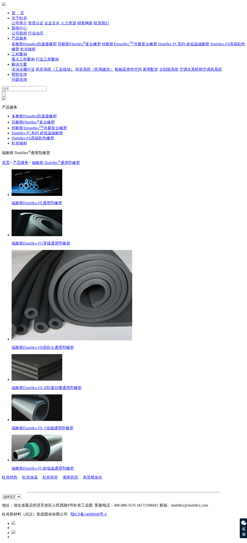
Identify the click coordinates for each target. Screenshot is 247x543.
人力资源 (68, 23)
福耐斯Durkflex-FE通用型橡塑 (37, 203)
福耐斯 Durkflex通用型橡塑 (56, 163)
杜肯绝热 (9, 477)
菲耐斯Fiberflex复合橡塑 (79, 44)
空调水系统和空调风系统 (200, 69)
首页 (6, 163)
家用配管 (150, 69)
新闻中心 (19, 28)
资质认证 (35, 23)
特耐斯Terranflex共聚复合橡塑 (129, 44)
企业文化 (52, 23)
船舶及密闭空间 (128, 69)
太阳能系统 (168, 69)
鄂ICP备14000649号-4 (88, 514)
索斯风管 (70, 477)
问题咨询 (19, 79)
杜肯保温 (30, 477)
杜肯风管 (50, 477)
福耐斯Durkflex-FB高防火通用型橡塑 (43, 347)
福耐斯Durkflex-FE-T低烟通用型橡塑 (42, 428)
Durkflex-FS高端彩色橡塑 (33, 138)
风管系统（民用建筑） (94, 69)
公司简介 (19, 23)
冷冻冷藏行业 (23, 69)
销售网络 (85, 23)
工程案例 (19, 54)
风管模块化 (92, 477)
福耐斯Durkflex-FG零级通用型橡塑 (41, 243)
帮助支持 (19, 74)
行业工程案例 (47, 59)
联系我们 (101, 23)
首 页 (18, 13)
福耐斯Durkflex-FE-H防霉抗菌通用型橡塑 (47, 388)
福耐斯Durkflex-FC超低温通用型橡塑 (43, 468)
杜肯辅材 (28, 49)
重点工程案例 (23, 59)
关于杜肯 (19, 18)
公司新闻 (19, 33)
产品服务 (19, 38)
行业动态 (35, 33)
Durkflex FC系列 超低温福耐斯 (183, 44)
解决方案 (19, 64)
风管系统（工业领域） (55, 69)
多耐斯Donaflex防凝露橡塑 (34, 44)
